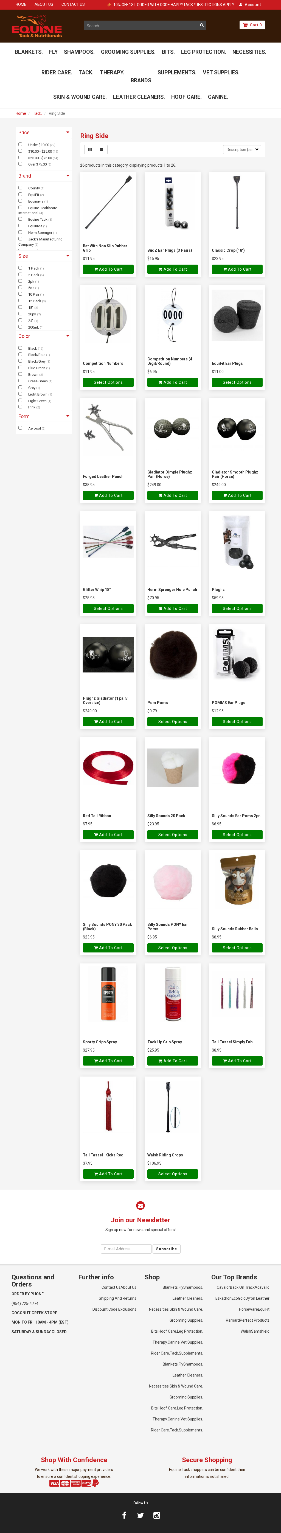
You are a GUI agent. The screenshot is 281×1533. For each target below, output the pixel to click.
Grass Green (38, 381)
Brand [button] (24, 176)
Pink (32, 407)
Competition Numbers (103, 363)
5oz (31, 288)
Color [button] (24, 336)
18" (31, 308)
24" (31, 321)
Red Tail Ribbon (97, 816)
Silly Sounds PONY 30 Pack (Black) (107, 926)
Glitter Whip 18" (97, 589)
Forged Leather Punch (103, 476)
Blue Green (37, 368)
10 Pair (34, 294)
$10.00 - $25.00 (40, 151)
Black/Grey (37, 361)
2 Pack (34, 275)
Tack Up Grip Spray (164, 1042)
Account (252, 4)
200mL (34, 327)
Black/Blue (37, 355)
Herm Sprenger (40, 233)
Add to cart (110, 269)
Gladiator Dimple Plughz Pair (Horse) (169, 474)
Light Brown (38, 394)
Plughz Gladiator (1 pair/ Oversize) (105, 700)
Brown (33, 374)
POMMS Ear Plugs (228, 702)
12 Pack (35, 301)
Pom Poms (157, 702)
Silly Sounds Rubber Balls (235, 929)
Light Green (37, 401)
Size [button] (23, 256)
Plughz (218, 589)
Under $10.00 (39, 145)
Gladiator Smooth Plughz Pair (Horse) (235, 474)
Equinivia (35, 226)
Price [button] (24, 132)
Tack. (37, 113)
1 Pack (34, 268)
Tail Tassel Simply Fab (232, 1042)
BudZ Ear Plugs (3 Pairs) (169, 250)
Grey (32, 388)
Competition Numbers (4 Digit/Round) (169, 361)
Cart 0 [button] (255, 25)
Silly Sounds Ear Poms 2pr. (236, 816)
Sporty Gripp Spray (100, 1042)
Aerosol (35, 428)
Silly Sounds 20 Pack (166, 816)
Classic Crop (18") (228, 250)
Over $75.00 (37, 164)
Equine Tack (38, 219)
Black (33, 348)
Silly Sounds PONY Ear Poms (167, 926)
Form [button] (24, 416)
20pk (32, 314)
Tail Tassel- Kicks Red (103, 1155)
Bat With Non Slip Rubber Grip (105, 248)
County (34, 188)
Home (21, 113)
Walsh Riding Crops (165, 1155)
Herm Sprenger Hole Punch (172, 589)
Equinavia (36, 201)
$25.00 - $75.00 (40, 158)
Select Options (108, 382)
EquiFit (34, 195)
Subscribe (166, 1249)
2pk (31, 281)
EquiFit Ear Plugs (227, 363)
